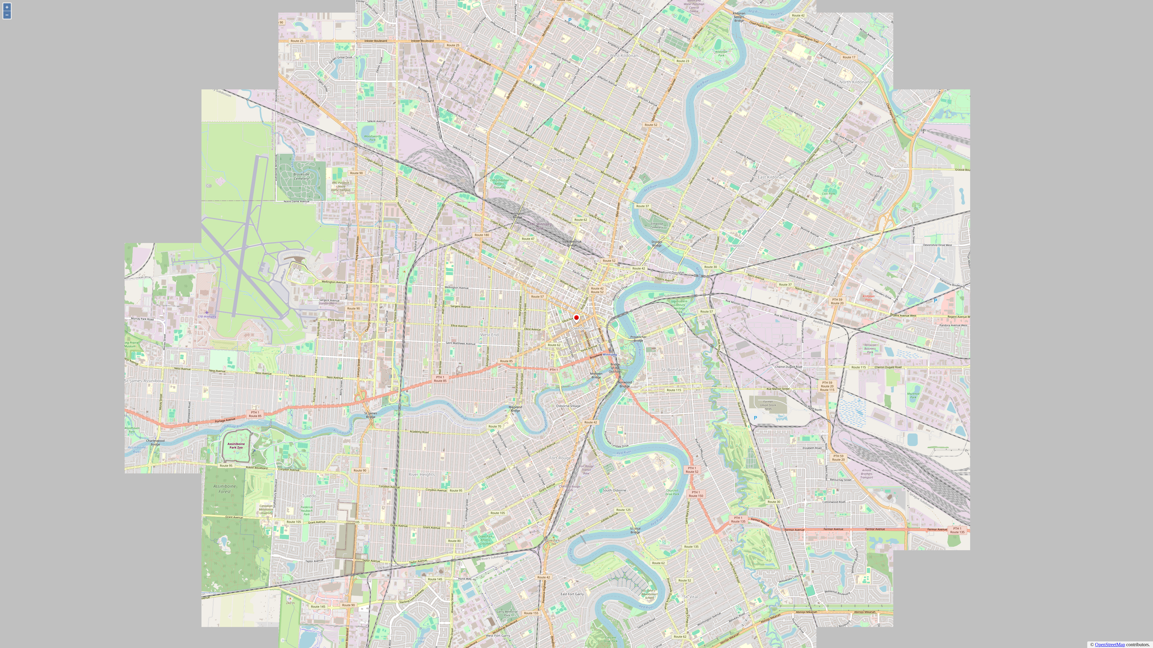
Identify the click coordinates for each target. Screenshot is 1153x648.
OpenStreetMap (1110, 644)
